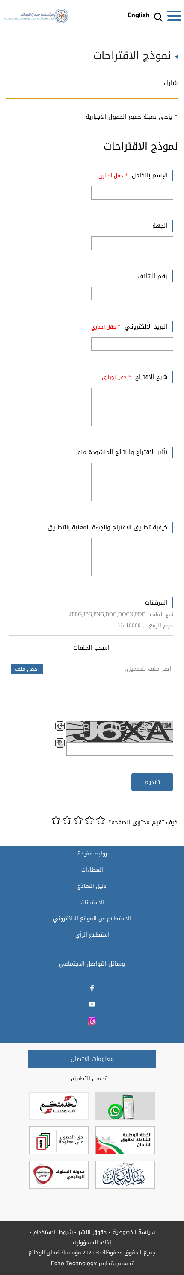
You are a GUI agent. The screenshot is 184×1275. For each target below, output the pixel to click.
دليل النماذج (92, 886)
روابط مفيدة (92, 853)
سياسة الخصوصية (134, 1232)
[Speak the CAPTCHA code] (60, 743)
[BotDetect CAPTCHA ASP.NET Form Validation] (119, 731)
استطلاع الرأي (92, 935)
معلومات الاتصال (92, 1059)
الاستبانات (92, 902)
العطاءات (92, 870)
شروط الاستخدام (53, 1232)
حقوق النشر (92, 1232)
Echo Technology (74, 1263)
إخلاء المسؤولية (92, 1242)
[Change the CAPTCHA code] (60, 726)
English (139, 14)
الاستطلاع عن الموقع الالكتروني (92, 918)
